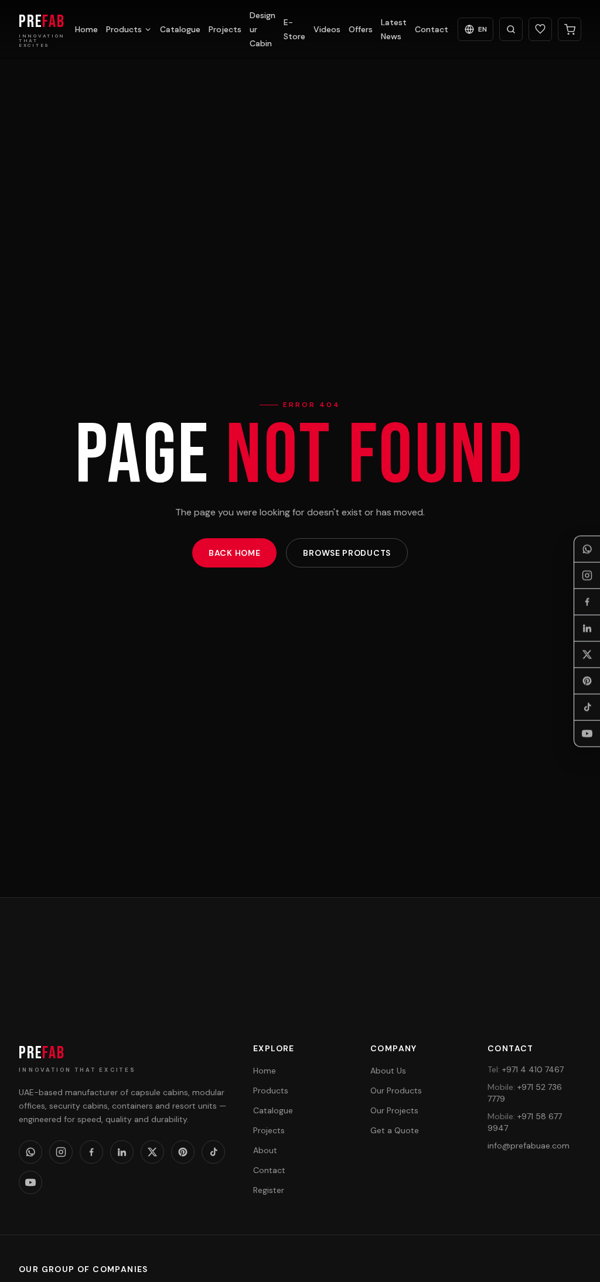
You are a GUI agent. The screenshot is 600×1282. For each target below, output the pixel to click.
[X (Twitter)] (587, 654)
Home (86, 29)
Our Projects (394, 1110)
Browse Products (347, 553)
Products (124, 29)
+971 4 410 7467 (526, 1069)
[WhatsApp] (587, 549)
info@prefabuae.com (529, 1145)
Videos (326, 29)
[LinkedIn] (587, 628)
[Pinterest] (587, 680)
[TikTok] (587, 707)
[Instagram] (587, 575)
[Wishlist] (540, 29)
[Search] (511, 29)
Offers (361, 29)
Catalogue (180, 29)
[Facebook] (587, 601)
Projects (225, 29)
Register (268, 1190)
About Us (388, 1070)
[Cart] (569, 29)
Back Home (234, 553)
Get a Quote (516, 971)
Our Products (396, 1090)
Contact (431, 29)
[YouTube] (587, 733)
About (265, 1150)
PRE (42, 1053)
